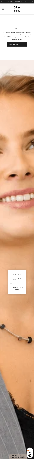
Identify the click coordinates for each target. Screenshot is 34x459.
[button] (18, 456)
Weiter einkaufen (17, 44)
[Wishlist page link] (30, 10)
